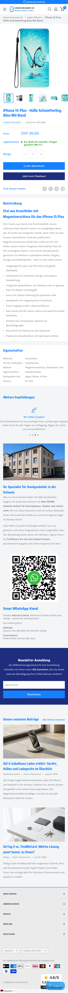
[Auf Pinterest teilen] (50, 188)
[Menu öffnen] (4, 9)
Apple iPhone (34, 17)
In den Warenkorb (34, 165)
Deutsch (9, 950)
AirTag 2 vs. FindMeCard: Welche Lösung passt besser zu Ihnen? (31, 849)
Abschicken (34, 694)
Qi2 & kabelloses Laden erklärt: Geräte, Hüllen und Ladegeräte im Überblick (30, 766)
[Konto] (55, 9)
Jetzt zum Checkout (34, 176)
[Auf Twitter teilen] (56, 188)
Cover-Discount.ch (13, 17)
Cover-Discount (12, 122)
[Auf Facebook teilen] (44, 188)
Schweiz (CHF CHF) (32, 950)
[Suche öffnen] (49, 9)
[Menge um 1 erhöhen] (41, 154)
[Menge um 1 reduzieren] (24, 154)
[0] (62, 9)
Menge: (7, 154)
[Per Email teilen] (62, 188)
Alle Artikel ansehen (54, 719)
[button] (8, 991)
